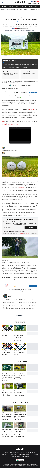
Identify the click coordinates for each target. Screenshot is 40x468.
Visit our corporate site (33, 464)
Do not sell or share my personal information (20, 456)
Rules (30, 6)
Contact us (23, 452)
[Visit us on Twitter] (35, 1)
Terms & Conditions (21, 233)
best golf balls (32, 109)
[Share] (13, 28)
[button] (20, 92)
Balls (22, 17)
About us (6, 452)
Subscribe (34, 3)
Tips (17, 6)
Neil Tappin (15, 85)
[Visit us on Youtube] (36, 1)
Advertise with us (34, 454)
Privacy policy (5, 454)
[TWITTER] (9, 296)
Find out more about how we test (13, 82)
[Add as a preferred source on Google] (20, 460)
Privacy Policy (27, 233)
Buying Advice (11, 6)
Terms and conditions (30, 452)
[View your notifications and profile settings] (8, 3)
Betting (21, 6)
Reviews (18, 17)
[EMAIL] (11, 296)
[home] (2, 6)
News (5, 6)
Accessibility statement (14, 454)
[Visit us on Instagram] (33, 1)
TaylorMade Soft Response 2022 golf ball (10, 124)
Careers (28, 454)
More (35, 6)
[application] (20, 135)
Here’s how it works (31, 30)
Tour (26, 6)
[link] (7, 92)
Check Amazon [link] (32, 92)
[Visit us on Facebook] (31, 1)
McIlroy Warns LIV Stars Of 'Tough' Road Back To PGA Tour (17, 9)
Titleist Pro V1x (22, 187)
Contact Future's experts (14, 452)
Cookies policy (22, 454)
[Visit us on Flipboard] (38, 1)
